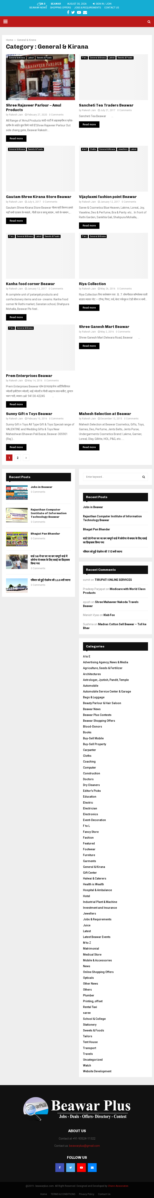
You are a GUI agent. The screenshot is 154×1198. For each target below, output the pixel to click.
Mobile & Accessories (97, 960)
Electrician (90, 808)
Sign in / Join (103, 3)
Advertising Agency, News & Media (105, 662)
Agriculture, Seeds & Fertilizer (103, 668)
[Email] (92, 1167)
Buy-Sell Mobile (93, 738)
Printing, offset (92, 1001)
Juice (86, 925)
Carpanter (89, 750)
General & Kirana (17, 58)
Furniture (89, 855)
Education (89, 796)
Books (87, 732)
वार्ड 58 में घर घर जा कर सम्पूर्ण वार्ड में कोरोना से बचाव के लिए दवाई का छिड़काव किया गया (50, 560)
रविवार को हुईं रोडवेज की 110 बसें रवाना (50, 580)
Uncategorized (93, 1059)
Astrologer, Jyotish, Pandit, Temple (106, 679)
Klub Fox (109, 615)
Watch (87, 1065)
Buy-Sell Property (94, 744)
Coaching (89, 761)
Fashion (88, 837)
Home (43, 1194)
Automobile (90, 685)
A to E (84, 149)
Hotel (86, 896)
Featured (89, 843)
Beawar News (38, 7)
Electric (88, 802)
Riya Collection (92, 284)
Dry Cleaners (91, 785)
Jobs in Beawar (42, 487)
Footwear (89, 849)
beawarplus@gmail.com (84, 1145)
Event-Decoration (94, 820)
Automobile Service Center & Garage (107, 691)
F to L (84, 58)
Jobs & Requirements (87, 7)
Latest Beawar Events (96, 937)
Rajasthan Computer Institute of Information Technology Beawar (49, 513)
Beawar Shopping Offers (99, 720)
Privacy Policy (86, 1194)
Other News (90, 983)
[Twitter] (70, 1167)
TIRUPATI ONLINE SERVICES (113, 579)
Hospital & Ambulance (97, 890)
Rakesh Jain (16, 114)
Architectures (92, 674)
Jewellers (123, 149)
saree (87, 1012)
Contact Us (111, 7)
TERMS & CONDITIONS (63, 1194)
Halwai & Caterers (94, 878)
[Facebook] (59, 1167)
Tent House (90, 1042)
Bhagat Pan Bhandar (45, 533)
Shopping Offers (60, 7)
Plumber (88, 995)
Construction (91, 773)
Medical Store (92, 954)
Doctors (88, 779)
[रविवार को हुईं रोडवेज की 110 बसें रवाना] (17, 585)
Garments (89, 861)
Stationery (89, 1024)
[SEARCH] (143, 477)
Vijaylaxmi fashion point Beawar (108, 197)
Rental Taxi (90, 1007)
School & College (94, 1018)
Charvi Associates (118, 1186)
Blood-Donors (92, 726)
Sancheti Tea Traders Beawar (106, 105)
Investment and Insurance (100, 907)
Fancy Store (91, 831)
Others (87, 989)
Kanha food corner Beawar (30, 284)
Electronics (90, 814)
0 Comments (56, 114)
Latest (31, 58)
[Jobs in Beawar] (17, 492)
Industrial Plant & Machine (100, 902)
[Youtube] (81, 1167)
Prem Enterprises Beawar (29, 376)
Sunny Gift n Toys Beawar (29, 414)
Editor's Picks (92, 790)
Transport (89, 1048)
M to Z (87, 942)
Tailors (87, 1036)
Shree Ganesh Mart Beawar (104, 327)
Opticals (88, 977)
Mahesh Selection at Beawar (105, 414)
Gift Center (90, 872)
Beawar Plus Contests (97, 715)
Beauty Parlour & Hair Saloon (102, 703)
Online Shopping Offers (98, 972)
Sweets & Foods (44, 58)
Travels (88, 1053)
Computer (89, 767)
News (86, 966)
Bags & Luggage (93, 697)
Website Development (97, 1071)
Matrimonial (91, 948)
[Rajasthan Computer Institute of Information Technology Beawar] (17, 515)
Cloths (93, 149)
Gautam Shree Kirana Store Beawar (38, 197)
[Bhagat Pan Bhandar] (17, 539)
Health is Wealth (93, 884)
